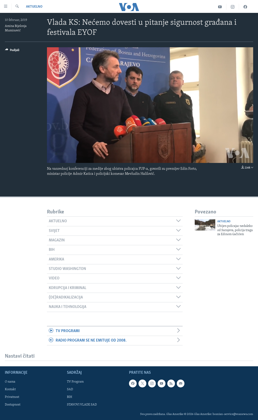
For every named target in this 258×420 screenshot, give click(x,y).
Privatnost (12, 397)
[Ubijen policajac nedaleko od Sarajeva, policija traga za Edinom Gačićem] (205, 225)
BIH (69, 397)
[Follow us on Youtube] (161, 383)
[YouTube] (220, 7)
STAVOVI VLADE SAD (82, 405)
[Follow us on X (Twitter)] (142, 383)
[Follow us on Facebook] (133, 383)
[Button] (12, 51)
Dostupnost (12, 405)
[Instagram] (232, 7)
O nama (10, 382)
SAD (70, 389)
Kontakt (10, 389)
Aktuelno (34, 7)
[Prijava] (180, 383)
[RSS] (171, 383)
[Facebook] (245, 7)
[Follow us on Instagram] (152, 383)
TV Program (75, 382)
